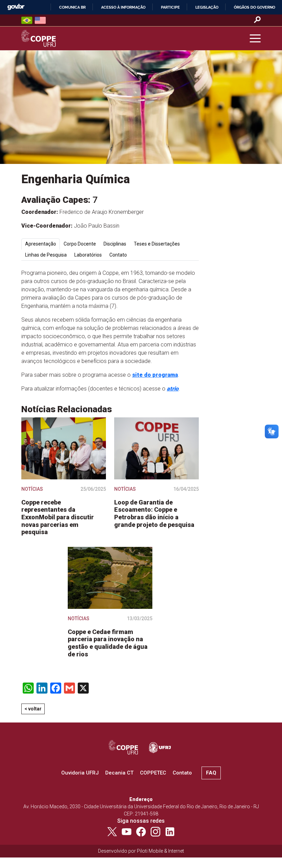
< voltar (33, 708)
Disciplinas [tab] (115, 244)
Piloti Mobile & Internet (160, 851)
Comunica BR (72, 7)
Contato (182, 773)
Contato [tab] (118, 255)
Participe (170, 7)
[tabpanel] (110, 331)
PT (26, 20)
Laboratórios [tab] (88, 255)
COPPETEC (153, 773)
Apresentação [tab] (40, 244)
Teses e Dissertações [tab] (157, 244)
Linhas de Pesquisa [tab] (46, 255)
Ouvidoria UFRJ (80, 773)
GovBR (15, 7)
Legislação (206, 7)
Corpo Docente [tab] (80, 244)
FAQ (211, 773)
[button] (255, 38)
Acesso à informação (123, 7)
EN (40, 20)
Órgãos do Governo (254, 7)
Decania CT (119, 773)
